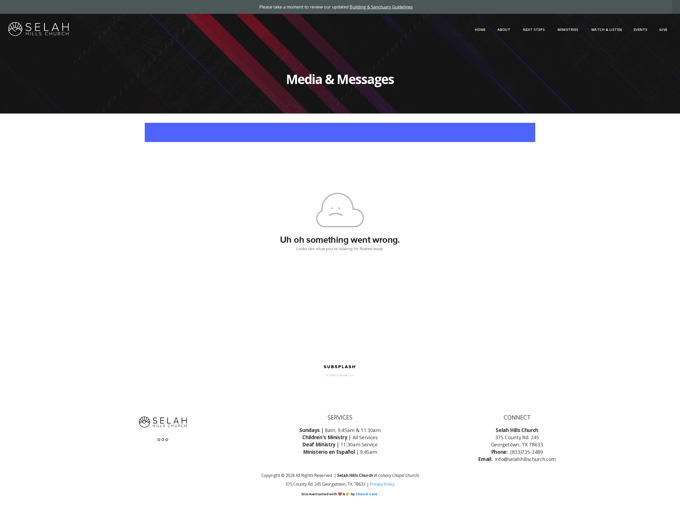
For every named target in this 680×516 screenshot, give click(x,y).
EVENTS (641, 29)
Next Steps (534, 29)
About (504, 29)
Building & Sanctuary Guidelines (381, 7)
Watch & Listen (606, 29)
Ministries (569, 29)
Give (663, 29)
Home (480, 29)
